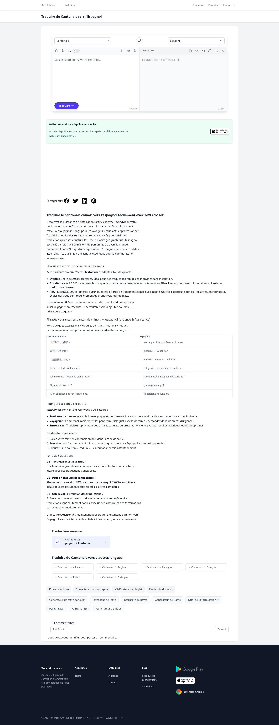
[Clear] (134, 50)
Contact (112, 682)
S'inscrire (213, 5)
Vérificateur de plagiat (128, 589)
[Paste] (56, 50)
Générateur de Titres (109, 608)
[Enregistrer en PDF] (216, 50)
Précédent (58, 629)
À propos (113, 675)
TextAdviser (51, 668)
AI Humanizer (80, 608)
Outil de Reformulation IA (203, 600)
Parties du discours (161, 589)
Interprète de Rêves (135, 600)
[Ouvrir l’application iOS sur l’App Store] (220, 131)
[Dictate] (62, 50)
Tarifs (78, 675)
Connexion (198, 5)
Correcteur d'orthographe (92, 589)
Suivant (222, 629)
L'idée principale (59, 589)
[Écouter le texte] (128, 50)
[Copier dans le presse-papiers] (121, 50)
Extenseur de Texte (104, 600)
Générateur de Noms (168, 600)
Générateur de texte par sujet (67, 600)
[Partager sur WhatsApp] (209, 50)
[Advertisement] (139, 167)
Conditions (148, 686)
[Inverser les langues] (139, 40)
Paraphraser (57, 608)
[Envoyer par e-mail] (203, 50)
